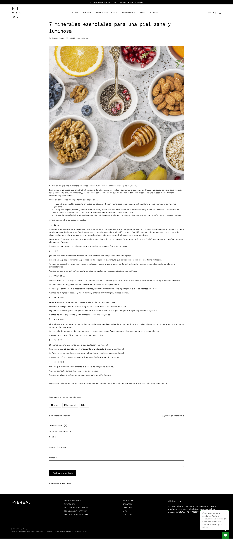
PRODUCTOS (128, 501)
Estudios (147, 229)
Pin (85, 405)
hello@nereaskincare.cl (201, 509)
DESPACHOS (69, 504)
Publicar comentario (62, 473)
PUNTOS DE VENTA (72, 501)
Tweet (56, 405)
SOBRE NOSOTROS (105, 12)
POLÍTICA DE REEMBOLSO (76, 515)
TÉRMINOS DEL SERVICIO (75, 511)
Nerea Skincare (23, 529)
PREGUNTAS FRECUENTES (76, 508)
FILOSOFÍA (127, 508)
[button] (214, 12)
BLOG (142, 12)
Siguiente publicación (172, 416)
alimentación (66, 397)
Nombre (52, 437)
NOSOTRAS (127, 504)
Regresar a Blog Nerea (61, 483)
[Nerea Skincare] (16, 12)
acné (56, 397)
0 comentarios (82, 38)
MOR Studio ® (80, 531)
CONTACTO (155, 12)
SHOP (86, 12)
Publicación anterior (60, 416)
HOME (75, 12)
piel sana (77, 397)
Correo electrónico (57, 447)
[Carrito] (220, 12)
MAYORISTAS (128, 12)
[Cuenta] (209, 12)
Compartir (71, 405)
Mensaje (53, 458)
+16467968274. (193, 512)
